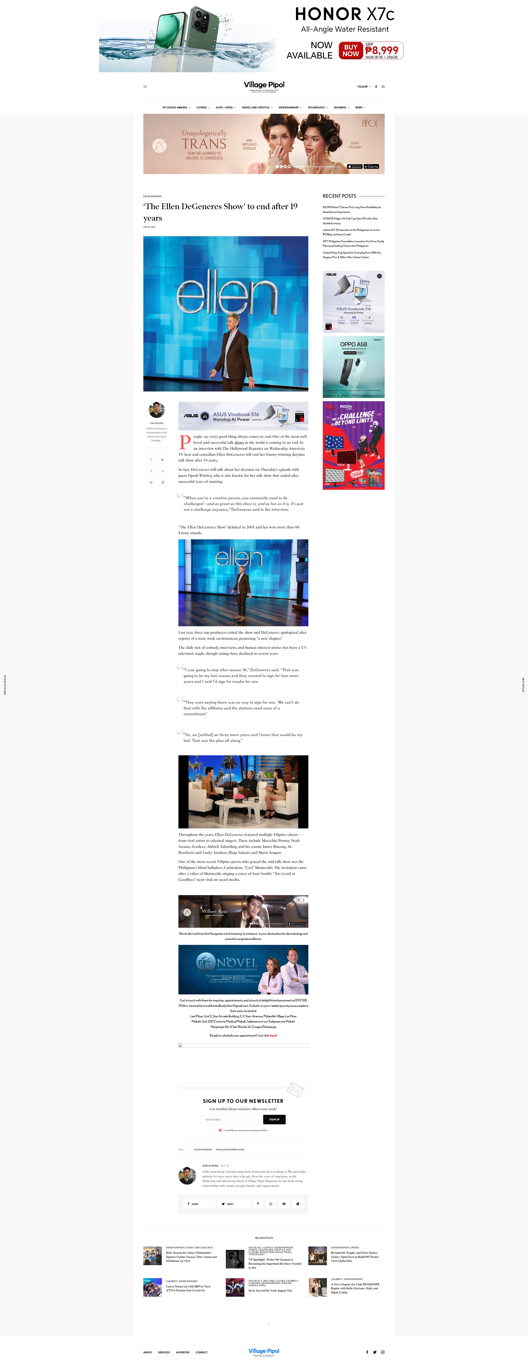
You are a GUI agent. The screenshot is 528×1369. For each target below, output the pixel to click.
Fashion (286, 1283)
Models (253, 1285)
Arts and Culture (274, 1280)
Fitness (253, 1249)
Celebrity (172, 1281)
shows (239, 442)
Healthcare (265, 1249)
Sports (355, 1247)
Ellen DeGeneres (203, 1149)
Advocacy (255, 1247)
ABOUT (147, 1352)
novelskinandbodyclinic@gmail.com (225, 1006)
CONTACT (201, 1352)
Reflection (267, 1252)
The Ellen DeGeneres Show (230, 1149)
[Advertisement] (354, 564)
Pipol (262, 1285)
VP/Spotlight (257, 1254)
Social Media (283, 1252)
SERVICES (164, 1352)
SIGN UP (274, 1119)
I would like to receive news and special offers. (246, 1130)
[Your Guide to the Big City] (264, 86)
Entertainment (152, 196)
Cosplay (268, 1247)
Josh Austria (157, 423)
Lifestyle (279, 1249)
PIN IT (245, 416)
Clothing (254, 1283)
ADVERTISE (183, 1352)
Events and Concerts (199, 1247)
